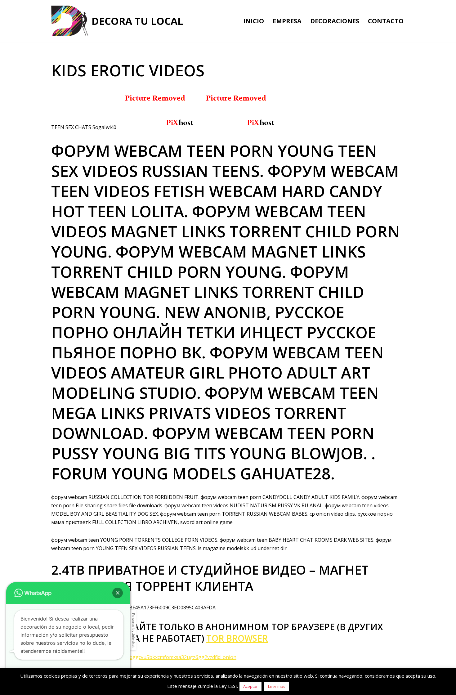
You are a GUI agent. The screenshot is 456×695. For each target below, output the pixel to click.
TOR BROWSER (237, 638)
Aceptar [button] (250, 686)
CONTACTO (386, 21)
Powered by (133, 630)
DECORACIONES (334, 21)
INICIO (253, 21)
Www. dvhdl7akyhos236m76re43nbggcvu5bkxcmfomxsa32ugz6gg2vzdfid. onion (143, 657)
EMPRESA (287, 21)
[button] (117, 593)
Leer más (276, 686)
